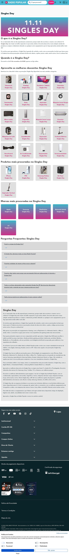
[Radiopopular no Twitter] (9, 414)
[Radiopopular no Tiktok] (31, 414)
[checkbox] (3, 543)
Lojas (58, 412)
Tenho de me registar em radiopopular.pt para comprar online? (23, 297)
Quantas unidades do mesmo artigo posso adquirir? (19, 263)
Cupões (51, 2)
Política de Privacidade (9, 503)
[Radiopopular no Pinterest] (20, 414)
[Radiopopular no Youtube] (14, 414)
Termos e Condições (8, 510)
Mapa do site (5, 518)
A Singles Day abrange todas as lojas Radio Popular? (20, 254)
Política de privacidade (62, 533)
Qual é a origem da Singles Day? (13, 244)
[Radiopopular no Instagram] (25, 414)
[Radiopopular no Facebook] (3, 414)
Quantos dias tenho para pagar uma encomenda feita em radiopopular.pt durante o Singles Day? (29, 274)
